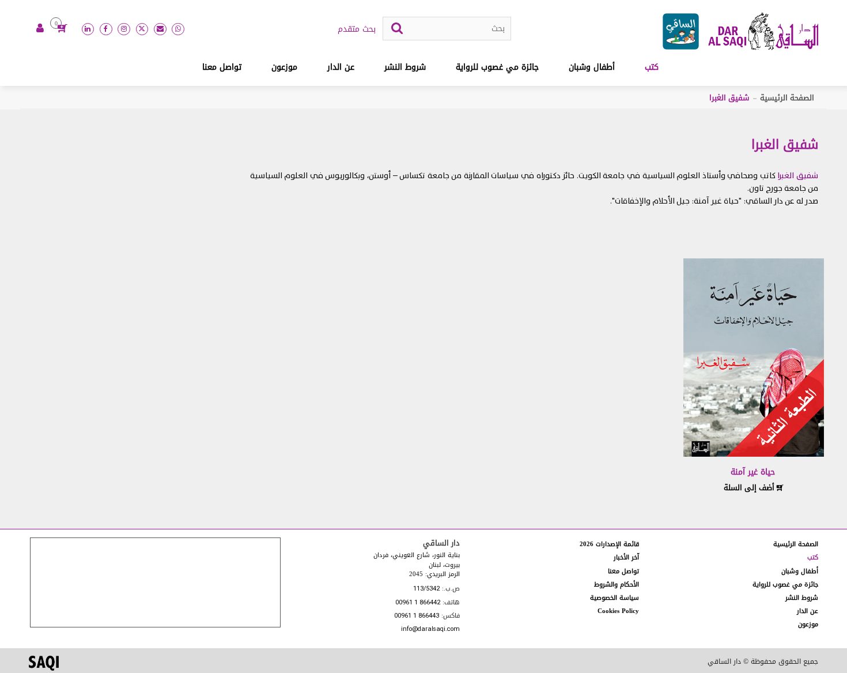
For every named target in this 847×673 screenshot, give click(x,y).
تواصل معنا (221, 67)
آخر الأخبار (626, 557)
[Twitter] (142, 29)
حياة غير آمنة (753, 472)
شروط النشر (405, 67)
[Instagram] (124, 29)
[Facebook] (106, 29)
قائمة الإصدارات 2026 (609, 544)
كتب (652, 67)
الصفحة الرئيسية (787, 98)
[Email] (160, 29)
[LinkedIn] (88, 29)
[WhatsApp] (178, 29)
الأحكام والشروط (616, 584)
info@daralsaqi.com (430, 629)
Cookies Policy (618, 611)
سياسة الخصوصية (614, 598)
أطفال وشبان (592, 67)
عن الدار (340, 67)
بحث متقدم (357, 29)
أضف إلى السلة (750, 487)
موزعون (284, 67)
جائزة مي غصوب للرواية (497, 67)
